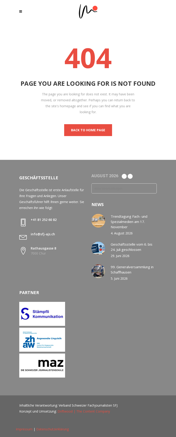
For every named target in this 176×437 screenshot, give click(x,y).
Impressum (24, 429)
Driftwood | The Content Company (84, 411)
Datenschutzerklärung (52, 429)
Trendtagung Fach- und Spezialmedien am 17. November (129, 221)
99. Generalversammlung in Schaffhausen (132, 269)
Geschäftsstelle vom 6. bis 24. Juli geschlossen (131, 247)
